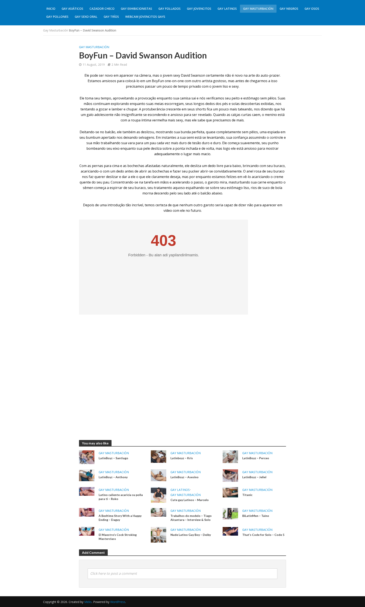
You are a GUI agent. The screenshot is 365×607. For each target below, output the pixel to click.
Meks (88, 602)
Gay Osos (312, 9)
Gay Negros (289, 9)
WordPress (117, 602)
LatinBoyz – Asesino (184, 477)
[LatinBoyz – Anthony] (86, 475)
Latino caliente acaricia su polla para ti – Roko (121, 497)
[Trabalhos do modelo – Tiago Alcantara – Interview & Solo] (158, 512)
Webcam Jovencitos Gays (145, 17)
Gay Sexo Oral (86, 17)
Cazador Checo (102, 9)
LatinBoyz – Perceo (255, 458)
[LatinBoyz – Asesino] (158, 475)
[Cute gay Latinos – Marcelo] (158, 494)
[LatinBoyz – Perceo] (230, 456)
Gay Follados (169, 9)
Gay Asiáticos (72, 9)
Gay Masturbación (258, 9)
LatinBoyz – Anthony (113, 477)
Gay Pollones (57, 17)
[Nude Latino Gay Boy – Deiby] (158, 534)
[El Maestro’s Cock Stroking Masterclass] (86, 531)
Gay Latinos (227, 9)
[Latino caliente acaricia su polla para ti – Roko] (86, 491)
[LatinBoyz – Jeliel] (230, 475)
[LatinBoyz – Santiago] (86, 457)
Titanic (247, 495)
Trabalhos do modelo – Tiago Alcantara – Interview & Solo (191, 517)
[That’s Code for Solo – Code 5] (230, 531)
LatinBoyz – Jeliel (254, 477)
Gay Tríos (111, 17)
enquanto (164, 98)
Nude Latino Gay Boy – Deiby (190, 534)
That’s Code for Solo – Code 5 (263, 534)
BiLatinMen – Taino (255, 515)
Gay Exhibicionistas (136, 9)
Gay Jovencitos (199, 9)
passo (198, 182)
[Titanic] (230, 492)
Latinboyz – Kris (181, 458)
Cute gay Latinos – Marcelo (189, 500)
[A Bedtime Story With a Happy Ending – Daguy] (86, 512)
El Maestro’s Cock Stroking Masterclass (118, 536)
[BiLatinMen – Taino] (230, 513)
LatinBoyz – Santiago (113, 458)
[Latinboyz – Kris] (158, 456)
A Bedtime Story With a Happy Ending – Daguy (120, 517)
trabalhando (110, 143)
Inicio (50, 9)
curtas (246, 114)
